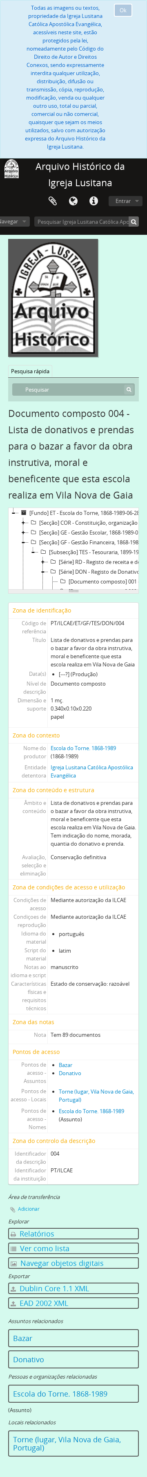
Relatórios (36, 1234)
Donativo (70, 1073)
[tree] (73, 549)
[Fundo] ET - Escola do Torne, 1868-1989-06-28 (84, 513)
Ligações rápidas (93, 201)
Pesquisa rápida (30, 371)
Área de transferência (52, 201)
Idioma (73, 201)
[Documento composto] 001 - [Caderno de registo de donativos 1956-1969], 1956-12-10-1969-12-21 (108, 581)
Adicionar (29, 1208)
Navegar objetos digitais (61, 1263)
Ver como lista (43, 1248)
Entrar (123, 201)
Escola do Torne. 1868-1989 (83, 748)
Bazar (65, 1065)
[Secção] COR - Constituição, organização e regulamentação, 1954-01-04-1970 (92, 522)
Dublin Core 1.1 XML (53, 1288)
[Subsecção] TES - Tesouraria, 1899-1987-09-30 (98, 552)
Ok (123, 10)
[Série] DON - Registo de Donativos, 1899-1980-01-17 (103, 571)
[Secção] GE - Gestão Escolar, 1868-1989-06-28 (92, 532)
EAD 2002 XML (43, 1303)
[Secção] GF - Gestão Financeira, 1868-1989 (90, 542)
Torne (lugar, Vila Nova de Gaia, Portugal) (67, 1443)
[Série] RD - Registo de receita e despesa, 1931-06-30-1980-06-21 (103, 562)
